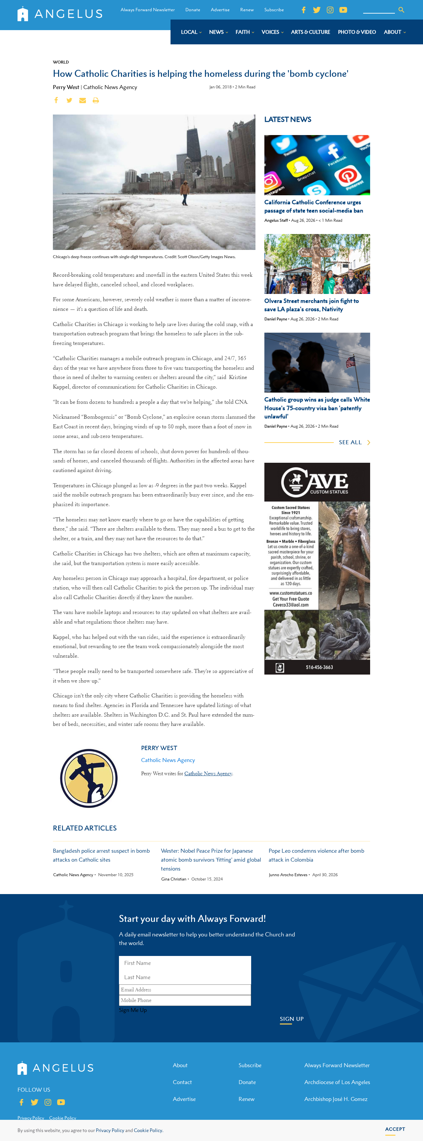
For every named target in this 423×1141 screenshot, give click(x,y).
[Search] (401, 10)
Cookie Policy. (148, 1130)
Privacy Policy (110, 1130)
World (61, 62)
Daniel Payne (275, 318)
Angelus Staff (276, 220)
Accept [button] (395, 1129)
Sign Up (292, 1019)
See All (350, 442)
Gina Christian (173, 879)
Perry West (66, 87)
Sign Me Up (133, 1010)
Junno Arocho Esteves (288, 875)
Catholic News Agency (110, 87)
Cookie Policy (62, 1118)
